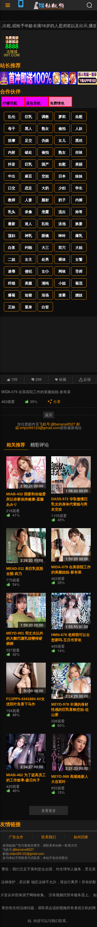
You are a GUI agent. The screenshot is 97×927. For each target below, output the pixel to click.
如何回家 (81, 836)
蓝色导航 (33, 103)
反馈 (87, 379)
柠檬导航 (10, 103)
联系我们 (48, 836)
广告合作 (16, 836)
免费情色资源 (61, 103)
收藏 (62, 379)
